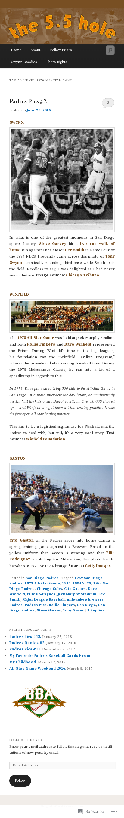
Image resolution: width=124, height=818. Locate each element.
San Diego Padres (42, 578)
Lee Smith (74, 250)
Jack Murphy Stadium (77, 594)
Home (16, 50)
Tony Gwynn (74, 610)
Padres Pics (36, 605)
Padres (16, 605)
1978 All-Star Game (35, 337)
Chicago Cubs (49, 589)
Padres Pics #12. (25, 636)
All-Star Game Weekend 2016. (37, 668)
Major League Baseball (44, 599)
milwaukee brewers (85, 599)
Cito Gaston (21, 540)
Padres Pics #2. (28, 101)
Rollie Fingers (41, 344)
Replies (95, 610)
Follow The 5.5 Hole (28, 740)
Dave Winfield (77, 344)
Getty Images (98, 565)
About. (35, 50)
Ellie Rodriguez (41, 594)
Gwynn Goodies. (24, 62)
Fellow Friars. (61, 50)
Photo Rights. (57, 62)
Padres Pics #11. (25, 649)
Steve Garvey (53, 243)
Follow (20, 780)
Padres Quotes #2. (27, 643)
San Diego (86, 605)
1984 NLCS (82, 583)
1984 (66, 583)
